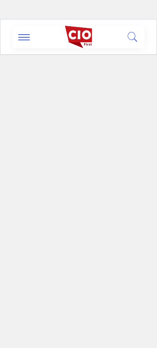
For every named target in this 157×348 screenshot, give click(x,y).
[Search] (131, 36)
